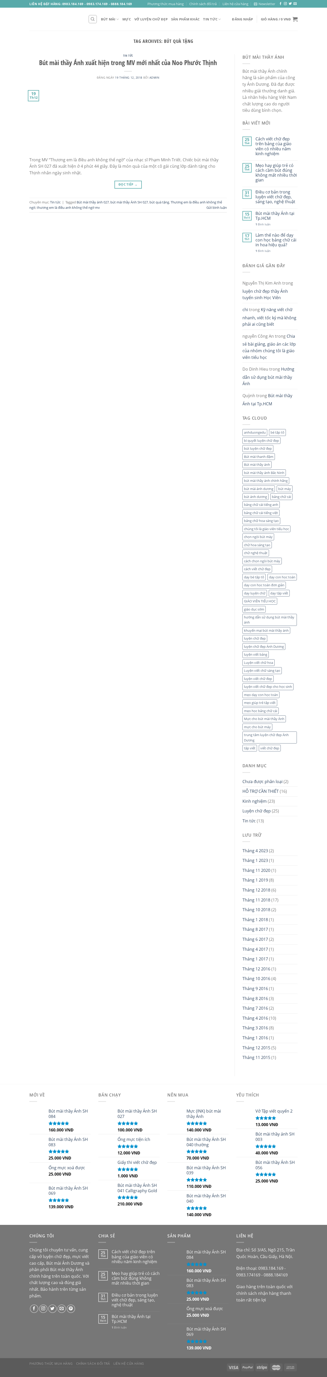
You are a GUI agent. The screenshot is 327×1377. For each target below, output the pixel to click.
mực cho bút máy (257, 727)
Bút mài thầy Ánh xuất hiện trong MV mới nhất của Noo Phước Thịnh (128, 62)
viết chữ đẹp (269, 748)
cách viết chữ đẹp (257, 569)
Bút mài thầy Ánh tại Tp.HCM (274, 216)
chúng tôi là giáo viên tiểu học (266, 529)
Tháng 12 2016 (256, 969)
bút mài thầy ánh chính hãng (266, 480)
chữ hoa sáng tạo (257, 545)
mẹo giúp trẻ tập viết (260, 702)
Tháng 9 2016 (255, 988)
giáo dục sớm (254, 609)
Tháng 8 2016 (255, 998)
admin (154, 77)
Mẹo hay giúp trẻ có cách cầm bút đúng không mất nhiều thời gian (276, 173)
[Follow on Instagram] (285, 4)
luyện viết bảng (255, 654)
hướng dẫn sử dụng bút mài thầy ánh (269, 620)
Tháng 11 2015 (256, 1057)
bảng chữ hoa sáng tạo (261, 520)
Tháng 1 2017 (255, 959)
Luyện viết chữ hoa (258, 662)
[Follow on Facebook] (280, 4)
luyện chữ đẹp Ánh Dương (264, 646)
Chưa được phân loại (262, 781)
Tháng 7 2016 (255, 1008)
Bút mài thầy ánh (257, 464)
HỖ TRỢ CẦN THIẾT (260, 791)
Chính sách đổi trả (203, 4)
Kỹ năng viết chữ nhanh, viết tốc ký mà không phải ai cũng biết (269, 317)
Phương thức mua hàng (165, 4)
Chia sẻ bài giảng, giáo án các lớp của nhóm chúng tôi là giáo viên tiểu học (269, 346)
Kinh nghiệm (254, 801)
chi (245, 309)
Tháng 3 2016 (255, 1028)
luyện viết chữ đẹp (258, 678)
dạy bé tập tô (254, 577)
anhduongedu (255, 432)
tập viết (249, 748)
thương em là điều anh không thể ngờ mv (68, 207)
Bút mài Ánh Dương (65, 1263)
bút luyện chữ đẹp (258, 448)
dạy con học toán (282, 577)
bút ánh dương (255, 496)
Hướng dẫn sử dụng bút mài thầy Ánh (268, 376)
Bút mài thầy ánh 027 (93, 202)
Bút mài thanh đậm (258, 456)
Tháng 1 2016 (255, 1038)
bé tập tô (277, 432)
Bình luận (263, 224)
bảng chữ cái (281, 496)
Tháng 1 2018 (255, 919)
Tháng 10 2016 (256, 978)
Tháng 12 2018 (256, 890)
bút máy (284, 488)
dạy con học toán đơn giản (264, 585)
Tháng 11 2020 (256, 870)
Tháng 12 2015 (256, 1048)
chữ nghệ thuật (255, 553)
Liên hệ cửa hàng (235, 4)
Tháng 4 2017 (255, 949)
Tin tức (210, 19)
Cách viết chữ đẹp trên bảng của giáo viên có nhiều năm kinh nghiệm (273, 146)
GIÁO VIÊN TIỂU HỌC (260, 601)
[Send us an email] (295, 4)
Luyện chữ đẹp (256, 811)
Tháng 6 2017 (255, 939)
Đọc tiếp (128, 184)
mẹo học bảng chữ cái (260, 711)
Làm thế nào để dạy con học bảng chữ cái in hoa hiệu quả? (275, 240)
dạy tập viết (279, 593)
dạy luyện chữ (254, 593)
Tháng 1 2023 (255, 860)
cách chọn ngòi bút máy (262, 561)
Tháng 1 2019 (255, 880)
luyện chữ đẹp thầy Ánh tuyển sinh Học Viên (265, 294)
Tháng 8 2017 (255, 929)
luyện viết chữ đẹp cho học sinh (268, 686)
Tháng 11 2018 (256, 900)
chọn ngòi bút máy (258, 536)
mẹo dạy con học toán (261, 694)
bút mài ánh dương (258, 488)
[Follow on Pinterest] (71, 1309)
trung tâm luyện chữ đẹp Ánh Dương (266, 737)
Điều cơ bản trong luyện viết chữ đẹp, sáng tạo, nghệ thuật (275, 197)
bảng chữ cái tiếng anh (261, 504)
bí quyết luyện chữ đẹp (261, 440)
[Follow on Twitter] (290, 4)
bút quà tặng (159, 202)
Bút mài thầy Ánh (66, 1269)
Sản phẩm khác (185, 19)
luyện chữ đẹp (255, 638)
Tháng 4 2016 (255, 1018)
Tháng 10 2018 (256, 909)
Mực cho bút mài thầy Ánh (264, 718)
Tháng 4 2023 (255, 851)
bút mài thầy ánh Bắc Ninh (264, 472)
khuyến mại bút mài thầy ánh (266, 630)
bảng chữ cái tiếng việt (261, 512)
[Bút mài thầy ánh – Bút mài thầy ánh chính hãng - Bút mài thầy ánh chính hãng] (54, 19)
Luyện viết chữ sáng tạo (262, 670)
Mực (126, 19)
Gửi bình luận (216, 207)
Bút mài (108, 19)
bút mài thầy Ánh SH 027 (129, 202)
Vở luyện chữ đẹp (151, 19)
